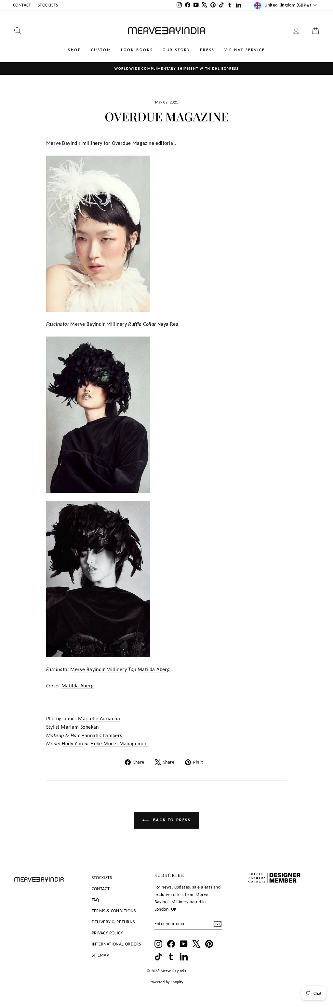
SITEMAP (100, 955)
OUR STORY (176, 49)
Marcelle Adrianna (99, 718)
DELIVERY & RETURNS (113, 922)
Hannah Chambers (101, 735)
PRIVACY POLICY (107, 933)
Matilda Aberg (154, 669)
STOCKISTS (48, 5)
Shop (74, 49)
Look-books (137, 49)
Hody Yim (72, 743)
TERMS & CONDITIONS (114, 911)
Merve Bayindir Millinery (98, 324)
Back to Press (171, 819)
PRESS (207, 49)
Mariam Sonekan (80, 727)
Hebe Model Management (119, 743)
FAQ (95, 900)
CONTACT (22, 5)
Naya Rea (168, 324)
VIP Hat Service (244, 49)
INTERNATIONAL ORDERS (116, 944)
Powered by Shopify (166, 982)
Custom (101, 49)
